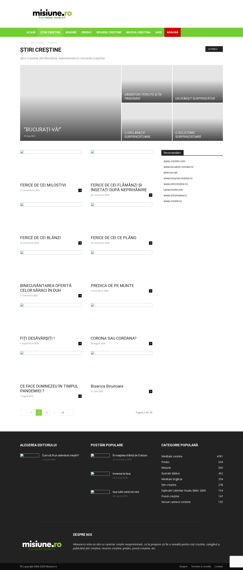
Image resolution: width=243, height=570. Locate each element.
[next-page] (71, 412)
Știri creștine (50, 32)
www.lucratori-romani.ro (178, 167)
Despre (184, 566)
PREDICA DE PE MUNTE (112, 285)
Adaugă (172, 32)
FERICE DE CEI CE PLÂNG (113, 237)
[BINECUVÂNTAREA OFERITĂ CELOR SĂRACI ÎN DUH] (51, 266)
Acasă (31, 32)
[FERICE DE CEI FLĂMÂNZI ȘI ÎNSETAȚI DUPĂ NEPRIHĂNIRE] (121, 165)
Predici (86, 32)
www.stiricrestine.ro (176, 184)
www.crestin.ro (173, 201)
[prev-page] (23, 412)
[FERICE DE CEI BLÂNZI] (51, 218)
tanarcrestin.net (173, 189)
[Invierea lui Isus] (100, 478)
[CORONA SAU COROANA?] (121, 318)
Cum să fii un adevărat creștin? (60, 455)
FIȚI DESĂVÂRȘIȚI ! (37, 338)
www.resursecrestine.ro (178, 178)
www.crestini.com (174, 161)
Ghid (158, 32)
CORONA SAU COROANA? (113, 338)
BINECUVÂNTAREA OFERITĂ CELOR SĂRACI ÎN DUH (46, 288)
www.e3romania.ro (175, 195)
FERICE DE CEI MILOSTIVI (43, 185)
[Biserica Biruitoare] (121, 366)
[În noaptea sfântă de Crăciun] (100, 460)
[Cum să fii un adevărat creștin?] (29, 460)
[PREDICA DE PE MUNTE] (121, 266)
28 (62, 412)
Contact (219, 566)
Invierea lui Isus (122, 473)
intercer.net (171, 172)
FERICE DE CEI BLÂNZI (40, 237)
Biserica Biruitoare (107, 386)
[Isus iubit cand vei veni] (100, 496)
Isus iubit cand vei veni (126, 491)
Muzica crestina (138, 32)
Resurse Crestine (108, 32)
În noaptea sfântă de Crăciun (130, 455)
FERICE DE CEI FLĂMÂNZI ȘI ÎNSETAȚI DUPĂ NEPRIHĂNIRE (119, 187)
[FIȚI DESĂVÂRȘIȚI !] (51, 318)
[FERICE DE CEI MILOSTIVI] (51, 165)
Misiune (71, 32)
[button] (218, 32)
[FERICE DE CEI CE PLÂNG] (121, 218)
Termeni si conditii (201, 566)
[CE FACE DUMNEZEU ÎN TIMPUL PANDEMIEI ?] (51, 366)
